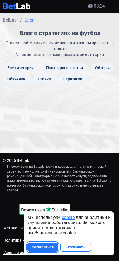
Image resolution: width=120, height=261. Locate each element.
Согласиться (43, 247)
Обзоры (102, 68)
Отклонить (75, 247)
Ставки (44, 79)
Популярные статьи (64, 68)
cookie (68, 217)
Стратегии (72, 79)
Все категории (20, 68)
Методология (15, 228)
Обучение (16, 79)
